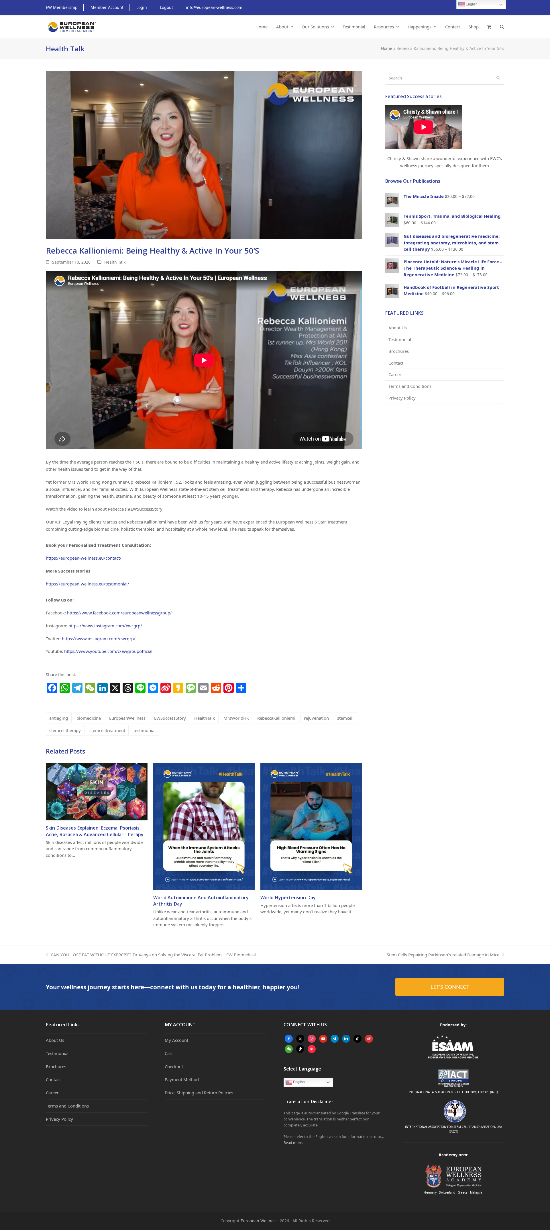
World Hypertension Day (288, 897)
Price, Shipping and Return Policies (199, 1092)
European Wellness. (260, 1220)
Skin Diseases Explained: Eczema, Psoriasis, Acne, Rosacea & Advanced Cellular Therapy (95, 831)
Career (394, 374)
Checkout (174, 1066)
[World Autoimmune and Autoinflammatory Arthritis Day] (204, 826)
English (298, 1082)
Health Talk (114, 262)
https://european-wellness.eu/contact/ (83, 558)
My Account (176, 1040)
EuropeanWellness (127, 718)
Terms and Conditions (409, 386)
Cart (169, 1053)
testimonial (144, 730)
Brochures (398, 351)
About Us (397, 327)
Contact (395, 363)
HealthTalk (204, 718)
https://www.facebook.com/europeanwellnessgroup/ (119, 613)
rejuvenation (316, 718)
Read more (293, 1142)
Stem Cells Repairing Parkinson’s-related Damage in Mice (443, 955)
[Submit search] (498, 78)
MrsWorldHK (236, 718)
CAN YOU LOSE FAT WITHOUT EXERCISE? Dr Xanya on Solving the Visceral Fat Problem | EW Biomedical (151, 955)
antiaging (58, 718)
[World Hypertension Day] (311, 826)
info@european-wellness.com (214, 7)
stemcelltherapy (65, 730)
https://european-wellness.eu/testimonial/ (87, 584)
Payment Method (182, 1079)
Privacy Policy (402, 398)
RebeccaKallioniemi (276, 718)
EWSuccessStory (170, 718)
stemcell (345, 718)
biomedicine (88, 718)
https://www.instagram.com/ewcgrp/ (105, 625)
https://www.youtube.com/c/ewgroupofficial (108, 651)
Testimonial (399, 339)
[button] (489, 26)
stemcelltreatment (107, 730)
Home (386, 48)
